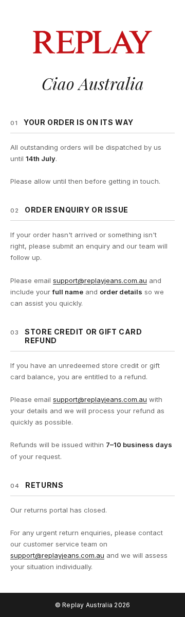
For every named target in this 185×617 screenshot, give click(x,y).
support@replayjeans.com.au (100, 280)
